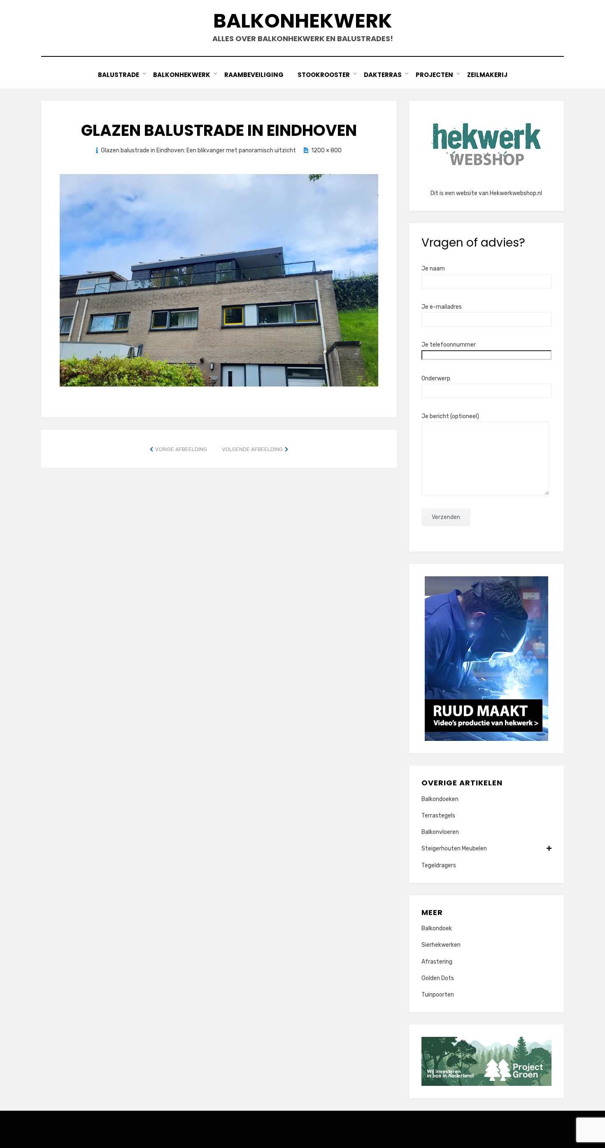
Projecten (434, 74)
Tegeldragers (438, 865)
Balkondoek (436, 928)
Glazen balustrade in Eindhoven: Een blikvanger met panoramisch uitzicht (198, 150)
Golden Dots (437, 978)
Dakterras (383, 74)
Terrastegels (438, 815)
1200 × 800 (326, 150)
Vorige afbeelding (181, 449)
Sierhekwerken (441, 944)
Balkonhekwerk (302, 21)
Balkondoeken (439, 799)
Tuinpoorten (437, 994)
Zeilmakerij (487, 74)
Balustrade (118, 74)
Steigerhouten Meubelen (454, 848)
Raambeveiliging (254, 74)
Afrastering (436, 961)
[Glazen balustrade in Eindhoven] (219, 279)
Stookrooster (324, 74)
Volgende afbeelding (252, 449)
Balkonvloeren (440, 832)
